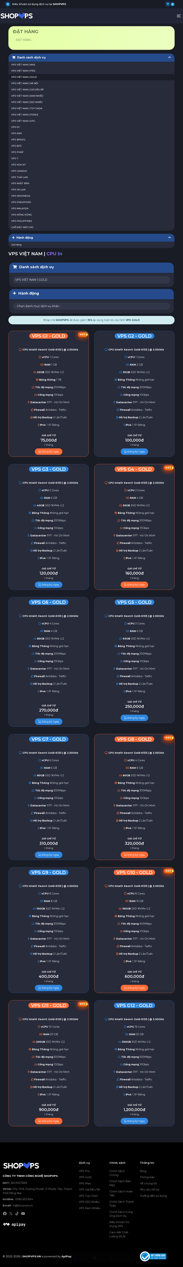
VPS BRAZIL (18, 139)
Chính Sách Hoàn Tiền (121, 1193)
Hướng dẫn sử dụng (153, 1195)
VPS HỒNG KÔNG (21, 214)
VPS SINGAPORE (21, 202)
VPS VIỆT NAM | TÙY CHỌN (26, 108)
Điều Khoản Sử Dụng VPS (119, 1224)
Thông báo (147, 1177)
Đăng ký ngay (50, 451)
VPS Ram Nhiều (89, 1208)
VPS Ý (14, 158)
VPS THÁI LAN (19, 177)
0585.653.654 (18, 1199)
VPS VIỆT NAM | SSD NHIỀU (27, 102)
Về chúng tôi (148, 1183)
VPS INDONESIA (20, 196)
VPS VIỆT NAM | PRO (23, 70)
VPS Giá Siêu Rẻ (89, 1189)
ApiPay (66, 1256)
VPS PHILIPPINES (21, 221)
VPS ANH (16, 133)
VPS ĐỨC (16, 146)
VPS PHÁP (17, 152)
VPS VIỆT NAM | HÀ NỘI (24, 83)
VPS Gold (85, 1177)
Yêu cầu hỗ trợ (149, 1189)
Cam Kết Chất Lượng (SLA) (118, 1234)
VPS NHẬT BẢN (20, 183)
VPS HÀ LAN (18, 189)
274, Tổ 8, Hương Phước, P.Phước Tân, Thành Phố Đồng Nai (37, 1191)
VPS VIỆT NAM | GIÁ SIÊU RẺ (27, 89)
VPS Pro (84, 1171)
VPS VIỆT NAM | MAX (23, 64)
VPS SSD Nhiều (89, 1202)
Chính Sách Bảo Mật (120, 1183)
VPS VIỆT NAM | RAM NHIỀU (27, 95)
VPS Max (85, 1183)
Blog (143, 1171)
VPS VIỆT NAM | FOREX (24, 114)
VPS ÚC (15, 127)
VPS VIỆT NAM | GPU (23, 121)
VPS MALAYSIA (19, 208)
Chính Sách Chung (117, 1173)
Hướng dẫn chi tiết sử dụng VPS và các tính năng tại (52, 4)
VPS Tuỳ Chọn (88, 1195)
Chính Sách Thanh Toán (121, 1203)
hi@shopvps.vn (18, 1205)
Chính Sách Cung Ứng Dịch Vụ (121, 1214)
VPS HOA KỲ (18, 164)
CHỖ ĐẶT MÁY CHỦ (22, 227)
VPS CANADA (19, 171)
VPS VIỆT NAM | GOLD (24, 77)
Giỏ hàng (16, 244)
